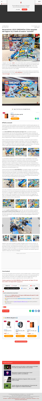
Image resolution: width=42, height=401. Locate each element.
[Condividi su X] (36, 311)
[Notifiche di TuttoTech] (39, 1)
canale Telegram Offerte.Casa (20, 301)
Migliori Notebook (37, 3)
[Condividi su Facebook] (39, 311)
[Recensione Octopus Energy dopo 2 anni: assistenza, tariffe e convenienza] (7, 373)
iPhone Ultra (6, 3)
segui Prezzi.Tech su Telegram (24, 298)
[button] (8, 152)
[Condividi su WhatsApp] (36, 119)
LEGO (13, 62)
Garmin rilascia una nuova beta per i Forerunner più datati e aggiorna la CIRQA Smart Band (24, 386)
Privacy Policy (22, 398)
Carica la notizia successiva (21, 341)
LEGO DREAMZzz (19, 72)
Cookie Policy (28, 398)
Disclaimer (34, 398)
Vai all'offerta (14, 118)
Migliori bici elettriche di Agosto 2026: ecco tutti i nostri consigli (24, 379)
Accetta (24, 9)
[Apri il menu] (1, 1)
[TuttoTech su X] (36, 288)
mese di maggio (6, 73)
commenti (37, 27)
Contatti (9, 398)
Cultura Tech (5, 27)
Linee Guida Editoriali (15, 398)
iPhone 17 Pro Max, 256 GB (17, 114)
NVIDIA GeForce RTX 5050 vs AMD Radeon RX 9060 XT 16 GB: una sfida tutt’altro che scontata (25, 367)
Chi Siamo (5, 398)
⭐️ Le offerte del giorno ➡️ (10, 317)
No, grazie (18, 9)
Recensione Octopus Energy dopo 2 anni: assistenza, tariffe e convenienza (22, 373)
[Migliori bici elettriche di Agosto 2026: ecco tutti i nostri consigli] (7, 379)
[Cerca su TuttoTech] (40, 1)
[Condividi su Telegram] (38, 119)
